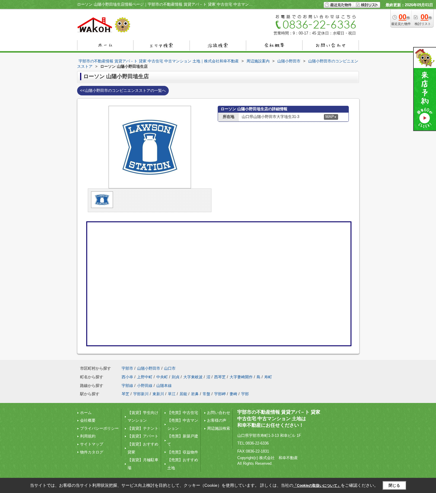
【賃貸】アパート (143, 436)
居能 (183, 394)
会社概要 (88, 420)
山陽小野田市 (148, 368)
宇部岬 (220, 394)
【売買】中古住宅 (182, 412)
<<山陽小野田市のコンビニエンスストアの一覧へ (123, 90)
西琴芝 (220, 377)
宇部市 (127, 368)
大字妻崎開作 (241, 377)
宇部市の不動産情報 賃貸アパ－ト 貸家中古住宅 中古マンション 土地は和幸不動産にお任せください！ (278, 418)
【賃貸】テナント (143, 428)
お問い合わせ (218, 412)
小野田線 (144, 385)
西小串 (127, 377)
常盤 (206, 394)
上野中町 (144, 377)
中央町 (162, 377)
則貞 (175, 377)
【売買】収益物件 (182, 452)
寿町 (268, 377)
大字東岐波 (193, 377)
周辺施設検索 (218, 428)
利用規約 (88, 436)
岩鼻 (195, 394)
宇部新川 (141, 394)
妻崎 (233, 394)
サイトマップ (91, 444)
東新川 (158, 394)
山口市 (170, 368)
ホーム (86, 412)
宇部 (245, 394)
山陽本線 (164, 385)
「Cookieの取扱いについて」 (317, 485)
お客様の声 (216, 420)
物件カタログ (91, 452)
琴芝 (125, 394)
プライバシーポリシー (99, 428)
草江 (172, 394)
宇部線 (127, 385)
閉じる (394, 485)
